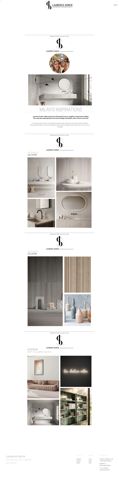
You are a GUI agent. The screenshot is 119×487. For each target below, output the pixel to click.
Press (90, 463)
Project (90, 461)
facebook (78, 461)
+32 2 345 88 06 (104, 468)
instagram (78, 459)
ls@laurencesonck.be (105, 469)
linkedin (78, 463)
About (90, 459)
